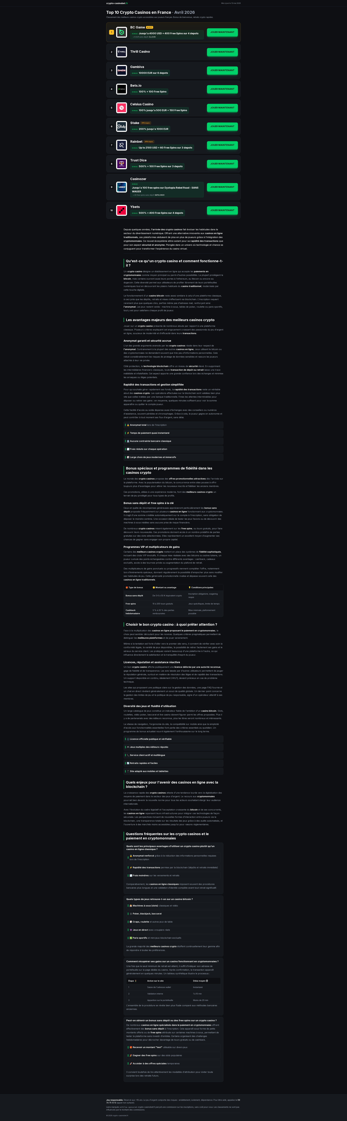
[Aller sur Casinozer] (121, 187)
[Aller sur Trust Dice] (121, 163)
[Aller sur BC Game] (121, 32)
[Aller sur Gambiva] (121, 70)
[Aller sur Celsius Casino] (121, 107)
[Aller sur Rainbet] (121, 145)
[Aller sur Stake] (121, 126)
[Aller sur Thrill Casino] (121, 52)
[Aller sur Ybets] (121, 210)
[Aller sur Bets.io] (121, 89)
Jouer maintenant (222, 32)
